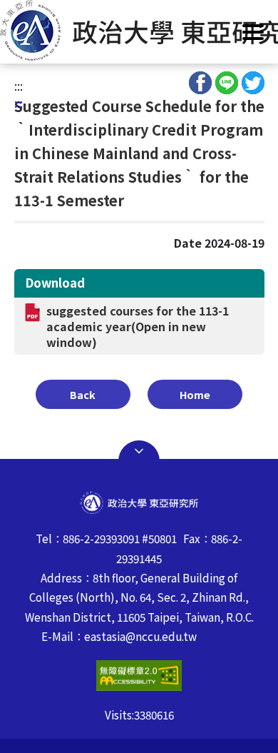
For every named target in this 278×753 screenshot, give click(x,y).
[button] (139, 30)
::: (18, 85)
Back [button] (83, 394)
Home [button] (195, 394)
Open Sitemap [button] (139, 451)
